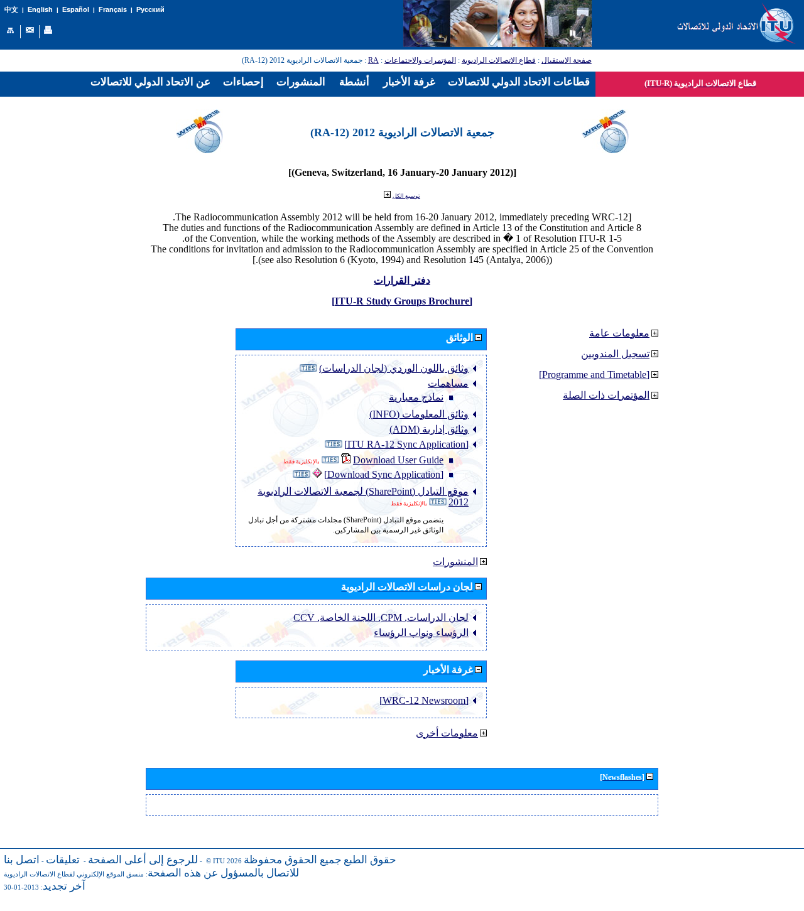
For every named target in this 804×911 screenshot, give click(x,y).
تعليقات (63, 860)
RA (373, 60)
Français (113, 9)
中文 (11, 9)
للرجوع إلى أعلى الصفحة (143, 860)
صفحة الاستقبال (566, 60)
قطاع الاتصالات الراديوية (499, 60)
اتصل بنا (22, 860)
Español (75, 9)
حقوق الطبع (370, 860)
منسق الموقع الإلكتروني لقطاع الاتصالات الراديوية (74, 874)
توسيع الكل (406, 196)
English (40, 9)
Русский (150, 9)
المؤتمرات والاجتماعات (420, 60)
